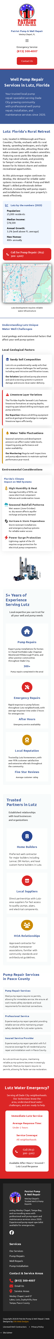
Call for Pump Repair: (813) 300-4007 (27, 254)
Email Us (19, 1286)
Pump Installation (18, 1266)
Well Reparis (16, 1261)
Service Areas (21, 1291)
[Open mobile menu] (27, 40)
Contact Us (27, 61)
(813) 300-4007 (27, 51)
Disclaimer (7, 1333)
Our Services (16, 1251)
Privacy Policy (37, 1327)
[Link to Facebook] (11, 1233)
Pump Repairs (17, 1256)
